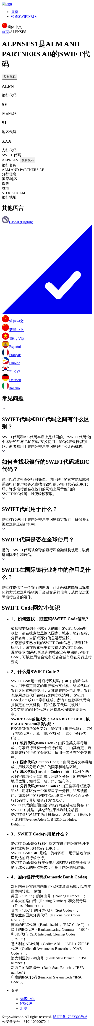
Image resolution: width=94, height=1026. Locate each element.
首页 (14, 12)
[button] (47, 418)
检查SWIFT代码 (24, 16)
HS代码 (26, 1004)
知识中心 (27, 999)
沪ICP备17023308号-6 (70, 1017)
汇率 (23, 1008)
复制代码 (10, 76)
